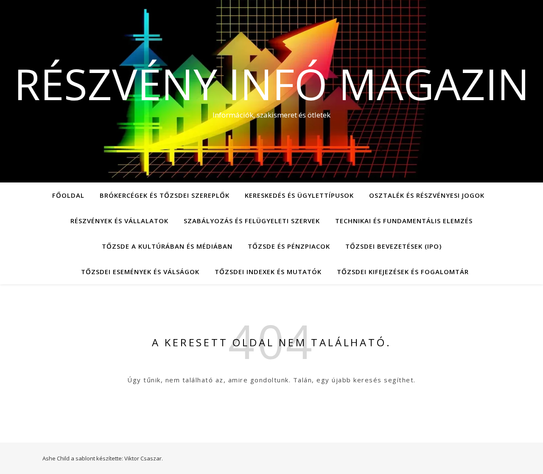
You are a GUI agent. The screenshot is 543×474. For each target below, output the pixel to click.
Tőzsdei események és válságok (140, 271)
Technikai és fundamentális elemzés (404, 220)
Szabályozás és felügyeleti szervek (252, 220)
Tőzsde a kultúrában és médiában (167, 246)
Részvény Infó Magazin (271, 83)
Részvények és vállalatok (119, 220)
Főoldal (68, 195)
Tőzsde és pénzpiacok (289, 246)
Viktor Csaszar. (143, 458)
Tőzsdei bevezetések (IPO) (393, 246)
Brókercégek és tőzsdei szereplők (165, 195)
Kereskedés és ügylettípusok (299, 195)
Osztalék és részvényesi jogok (426, 195)
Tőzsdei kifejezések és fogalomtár (403, 271)
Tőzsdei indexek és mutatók (268, 271)
